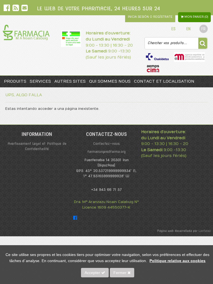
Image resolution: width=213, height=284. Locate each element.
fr (203, 29)
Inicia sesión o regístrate (150, 17)
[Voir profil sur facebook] (7, 9)
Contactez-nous (106, 143)
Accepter (93, 272)
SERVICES (40, 81)
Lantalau (205, 231)
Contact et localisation (164, 81)
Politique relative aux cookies (177, 260)
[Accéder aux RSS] (16, 9)
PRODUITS (15, 81)
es (173, 29)
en (188, 29)
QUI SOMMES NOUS (110, 81)
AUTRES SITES (70, 81)
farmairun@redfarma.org (106, 151)
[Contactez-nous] (24, 9)
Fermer (120, 272)
